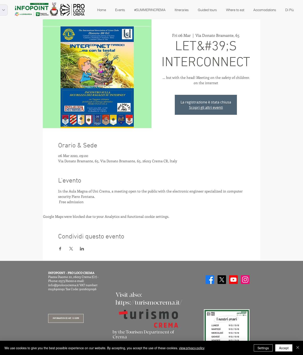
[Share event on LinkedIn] (82, 248)
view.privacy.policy (192, 348)
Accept (284, 348)
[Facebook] (210, 279)
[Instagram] (245, 279)
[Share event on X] (71, 248)
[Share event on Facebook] (60, 248)
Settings (263, 348)
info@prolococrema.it (63, 285)
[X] (221, 279)
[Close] (297, 347)
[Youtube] (233, 279)
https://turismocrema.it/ (149, 303)
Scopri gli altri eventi (206, 107)
